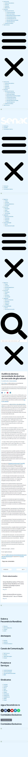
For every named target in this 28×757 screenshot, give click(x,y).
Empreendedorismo (9, 204)
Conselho (6, 127)
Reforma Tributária (9, 216)
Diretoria (7, 4)
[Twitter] (4, 392)
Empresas (6, 9)
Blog (6, 383)
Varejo (6, 200)
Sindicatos (6, 126)
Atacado (7, 202)
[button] (14, 54)
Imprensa (7, 6)
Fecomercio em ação (9, 225)
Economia (6, 207)
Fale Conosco (7, 24)
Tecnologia (7, 213)
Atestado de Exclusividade (12, 20)
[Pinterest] (7, 392)
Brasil (6, 210)
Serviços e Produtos (9, 10)
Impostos (7, 219)
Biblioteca (7, 7)
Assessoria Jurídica (9, 23)
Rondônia (7, 211)
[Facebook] (2, 392)
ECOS (6, 224)
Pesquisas (7, 208)
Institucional (6, 1)
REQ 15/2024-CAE (14, 404)
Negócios (6, 199)
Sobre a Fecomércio (9, 3)
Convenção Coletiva (8, 129)
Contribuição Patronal (11, 18)
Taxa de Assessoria (10, 21)
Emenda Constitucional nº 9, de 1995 (17, 463)
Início (2, 383)
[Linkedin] (10, 392)
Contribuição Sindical (11, 17)
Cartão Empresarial (10, 12)
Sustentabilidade (7, 222)
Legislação (6, 214)
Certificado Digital (10, 14)
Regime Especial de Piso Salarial (13, 15)
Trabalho (7, 221)
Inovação (7, 205)
